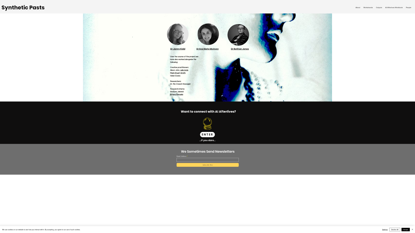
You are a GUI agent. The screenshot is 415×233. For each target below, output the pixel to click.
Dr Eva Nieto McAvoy (207, 48)
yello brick (184, 70)
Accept (405, 229)
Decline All (394, 229)
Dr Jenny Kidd (177, 48)
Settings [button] (385, 229)
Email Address (181, 156)
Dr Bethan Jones (240, 48)
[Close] (412, 229)
